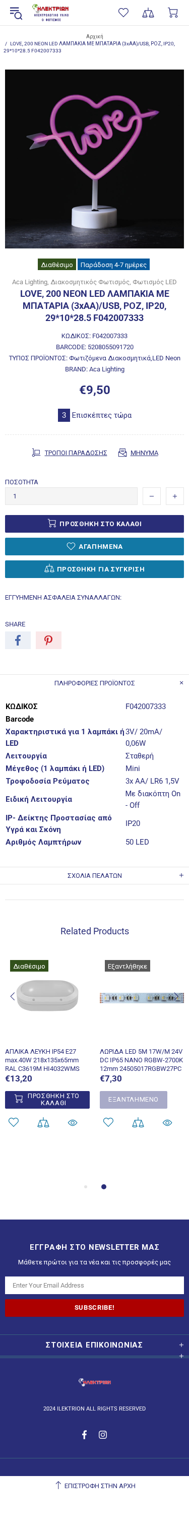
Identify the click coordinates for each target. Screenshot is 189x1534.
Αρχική (94, 36)
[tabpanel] (47, 1055)
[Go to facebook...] (85, 1435)
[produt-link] (47, 1035)
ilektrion (50, 13)
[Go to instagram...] (103, 1435)
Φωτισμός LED (155, 282)
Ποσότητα (21, 482)
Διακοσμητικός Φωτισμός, (90, 282)
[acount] (43, 1122)
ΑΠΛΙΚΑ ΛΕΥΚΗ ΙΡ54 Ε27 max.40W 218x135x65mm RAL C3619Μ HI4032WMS (42, 1060)
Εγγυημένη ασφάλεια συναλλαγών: (63, 597)
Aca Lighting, (30, 282)
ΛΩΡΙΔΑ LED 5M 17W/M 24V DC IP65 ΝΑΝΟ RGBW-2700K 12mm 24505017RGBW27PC (141, 1060)
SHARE (15, 624)
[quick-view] (72, 1122)
